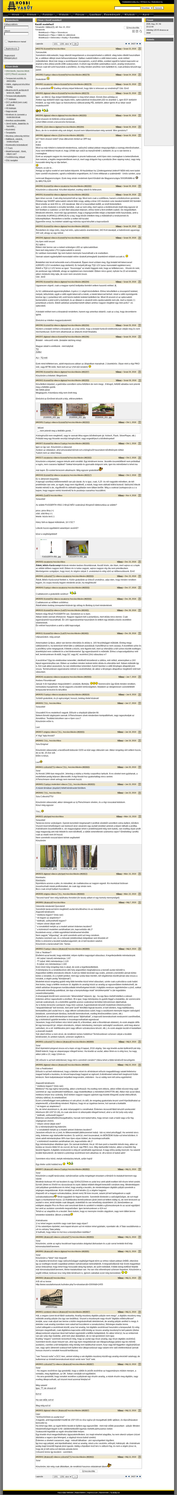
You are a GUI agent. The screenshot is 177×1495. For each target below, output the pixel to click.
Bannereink (104, 1493)
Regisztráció (9, 55)
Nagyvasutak (11, 111)
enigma (47, 732)
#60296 (85, 337)
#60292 (85, 238)
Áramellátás (75, 38)
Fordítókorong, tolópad (15, 157)
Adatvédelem (80, 1493)
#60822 (84, 874)
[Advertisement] (158, 94)
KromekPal (48, 49)
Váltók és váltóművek (66, 35)
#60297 (85, 372)
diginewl (47, 93)
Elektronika (55, 38)
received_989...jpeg (89, 869)
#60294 (85, 282)
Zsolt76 (47, 495)
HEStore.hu (145, 2)
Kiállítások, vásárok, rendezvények (14, 140)
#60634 (86, 694)
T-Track (9, 148)
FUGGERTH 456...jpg (51, 557)
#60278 (86, 75)
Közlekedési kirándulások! (17, 145)
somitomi (47, 1312)
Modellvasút (44, 32)
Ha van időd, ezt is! (45, 1400)
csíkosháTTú (49, 576)
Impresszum (92, 1493)
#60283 (83, 115)
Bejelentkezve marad (17, 42)
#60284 (80, 127)
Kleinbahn (40, 880)
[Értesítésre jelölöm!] (140, 32)
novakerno (48, 84)
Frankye (47, 75)
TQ (37, 349)
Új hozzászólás (132, 28)
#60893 (90, 1237)
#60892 (86, 1169)
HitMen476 (49, 27)
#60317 (88, 475)
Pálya (53, 32)
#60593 (90, 576)
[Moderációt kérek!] (137, 32)
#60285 (80, 135)
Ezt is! (38, 1394)
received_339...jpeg (68, 869)
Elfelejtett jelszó (10, 58)
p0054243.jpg (51, 1307)
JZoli (46, 127)
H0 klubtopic (11, 108)
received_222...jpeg (48, 869)
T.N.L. (46, 703)
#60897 (86, 1312)
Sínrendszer (62, 32)
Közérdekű (10, 129)
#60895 (85, 1251)
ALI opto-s (40, 244)
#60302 (86, 422)
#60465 (85, 610)
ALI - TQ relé (42, 358)
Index (38, 145)
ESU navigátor (12, 160)
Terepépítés (11, 133)
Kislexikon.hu (157, 2)
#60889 (86, 949)
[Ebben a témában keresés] (133, 32)
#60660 (86, 767)
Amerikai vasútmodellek (16, 120)
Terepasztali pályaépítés (16, 96)
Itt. (116, 285)
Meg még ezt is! (43, 1405)
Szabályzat (115, 1493)
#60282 (88, 186)
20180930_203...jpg (51, 417)
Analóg (65, 38)
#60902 (90, 1457)
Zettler (39, 352)
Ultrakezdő (48, 902)
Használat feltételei (65, 1493)
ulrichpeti (47, 816)
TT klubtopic (11, 99)
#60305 (86, 443)
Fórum (41, 20)
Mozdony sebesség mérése (17, 136)
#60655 (81, 732)
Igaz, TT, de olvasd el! (46, 1388)
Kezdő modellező (54, 20)
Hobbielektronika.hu (130, 2)
